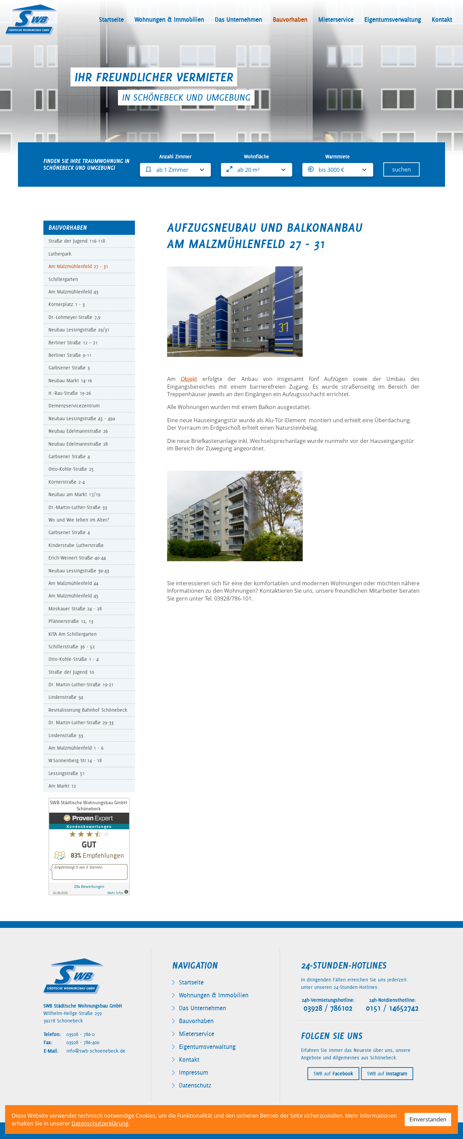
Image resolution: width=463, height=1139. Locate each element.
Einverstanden (427, 1119)
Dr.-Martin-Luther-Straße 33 (77, 507)
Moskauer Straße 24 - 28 (75, 609)
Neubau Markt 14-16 (70, 381)
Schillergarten (63, 279)
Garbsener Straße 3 (69, 368)
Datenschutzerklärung (100, 1123)
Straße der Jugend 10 (71, 672)
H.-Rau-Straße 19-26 (69, 393)
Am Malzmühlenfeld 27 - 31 (78, 266)
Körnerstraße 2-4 (66, 482)
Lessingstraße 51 (66, 773)
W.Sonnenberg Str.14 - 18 (75, 760)
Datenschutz (195, 1085)
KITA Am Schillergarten (72, 634)
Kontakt (442, 19)
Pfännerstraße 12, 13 (70, 621)
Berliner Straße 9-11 (70, 355)
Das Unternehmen (238, 19)
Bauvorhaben (290, 19)
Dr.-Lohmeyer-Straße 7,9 (74, 317)
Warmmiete (337, 157)
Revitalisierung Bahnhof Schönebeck (87, 710)
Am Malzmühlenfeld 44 (73, 583)
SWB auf (333, 1074)
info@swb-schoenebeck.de (95, 1051)
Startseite (111, 19)
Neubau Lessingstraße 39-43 (78, 571)
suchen (401, 169)
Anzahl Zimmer (175, 157)
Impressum (193, 1072)
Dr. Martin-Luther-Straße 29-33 (81, 722)
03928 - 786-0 (80, 1034)
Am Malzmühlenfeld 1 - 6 (75, 748)
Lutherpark (60, 254)
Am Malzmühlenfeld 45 (73, 596)
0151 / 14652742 (392, 1008)
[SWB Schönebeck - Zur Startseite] (31, 20)
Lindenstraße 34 (65, 697)
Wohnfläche (256, 157)
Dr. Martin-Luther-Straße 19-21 (81, 685)
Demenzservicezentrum (74, 406)
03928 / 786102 (328, 1008)
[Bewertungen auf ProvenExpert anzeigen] (89, 846)
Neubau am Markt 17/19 (74, 494)
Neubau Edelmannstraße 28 (78, 444)
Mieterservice (336, 19)
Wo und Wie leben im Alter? (78, 520)
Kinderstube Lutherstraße (76, 545)
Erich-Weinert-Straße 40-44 (77, 558)
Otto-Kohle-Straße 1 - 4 (73, 659)
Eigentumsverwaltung (392, 19)
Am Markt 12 (62, 786)
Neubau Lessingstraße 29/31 (78, 330)
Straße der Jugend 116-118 (76, 241)
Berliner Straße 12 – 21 (73, 343)
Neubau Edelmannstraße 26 (78, 431)
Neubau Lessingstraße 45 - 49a (81, 418)
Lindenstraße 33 (65, 735)
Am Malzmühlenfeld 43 (73, 292)
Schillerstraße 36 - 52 (71, 647)
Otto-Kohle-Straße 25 (71, 469)
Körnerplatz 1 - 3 (66, 304)
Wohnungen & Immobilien (169, 19)
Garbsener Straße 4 (69, 456)
